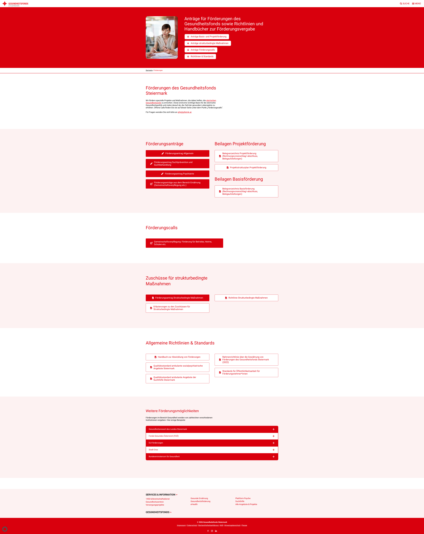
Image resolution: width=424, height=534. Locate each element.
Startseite (149, 70)
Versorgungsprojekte (155, 504)
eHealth (194, 504)
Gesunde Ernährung (199, 498)
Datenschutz (192, 525)
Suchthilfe (239, 501)
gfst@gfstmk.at (184, 112)
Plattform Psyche (243, 498)
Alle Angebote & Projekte (246, 504)
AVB (221, 525)
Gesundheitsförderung (200, 501)
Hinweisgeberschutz (232, 525)
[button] (212, 429)
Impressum (181, 525)
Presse (244, 525)
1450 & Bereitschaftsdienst (158, 498)
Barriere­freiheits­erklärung (208, 525)
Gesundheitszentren (155, 501)
